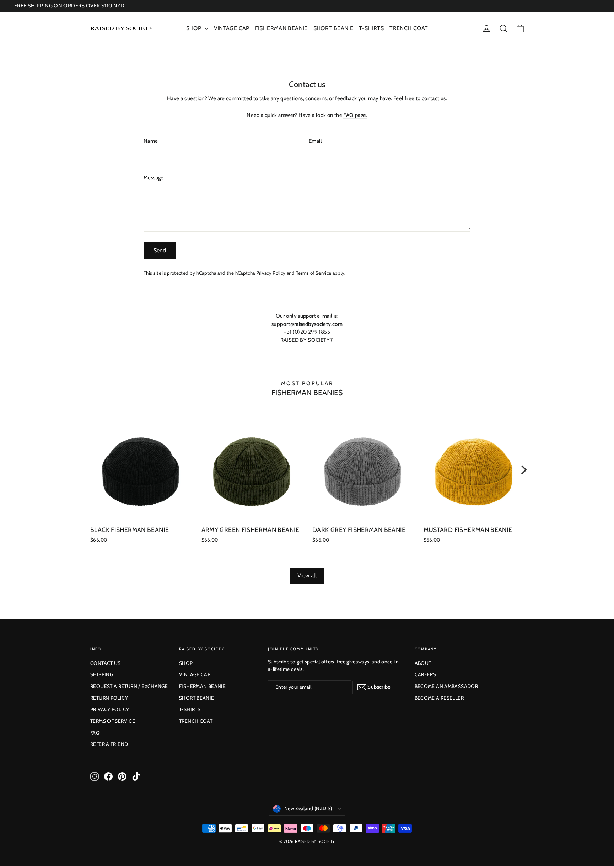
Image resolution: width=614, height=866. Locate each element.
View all (307, 575)
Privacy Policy (271, 273)
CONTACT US (105, 663)
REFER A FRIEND (109, 744)
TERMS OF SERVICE (112, 721)
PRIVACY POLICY (109, 709)
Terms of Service (313, 273)
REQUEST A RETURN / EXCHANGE (129, 686)
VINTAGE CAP (231, 28)
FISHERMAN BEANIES (307, 392)
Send (160, 250)
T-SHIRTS (371, 28)
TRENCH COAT (408, 28)
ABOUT (423, 663)
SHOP (194, 28)
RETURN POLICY (109, 698)
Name (151, 141)
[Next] (523, 470)
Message (154, 177)
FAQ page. (355, 115)
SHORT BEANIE (333, 28)
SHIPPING (101, 674)
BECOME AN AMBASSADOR (446, 686)
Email (315, 141)
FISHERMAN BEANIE (281, 28)
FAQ (95, 733)
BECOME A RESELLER (439, 698)
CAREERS (425, 674)
